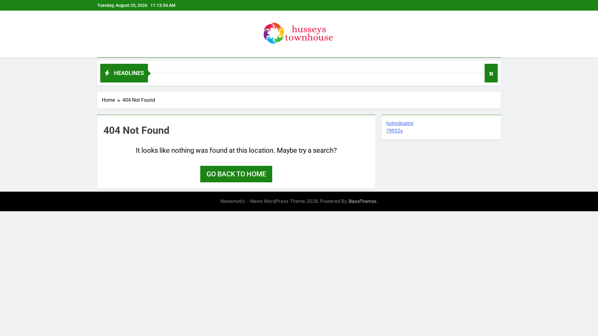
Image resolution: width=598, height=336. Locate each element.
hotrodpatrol (399, 123)
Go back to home (236, 174)
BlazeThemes (363, 201)
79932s (394, 131)
